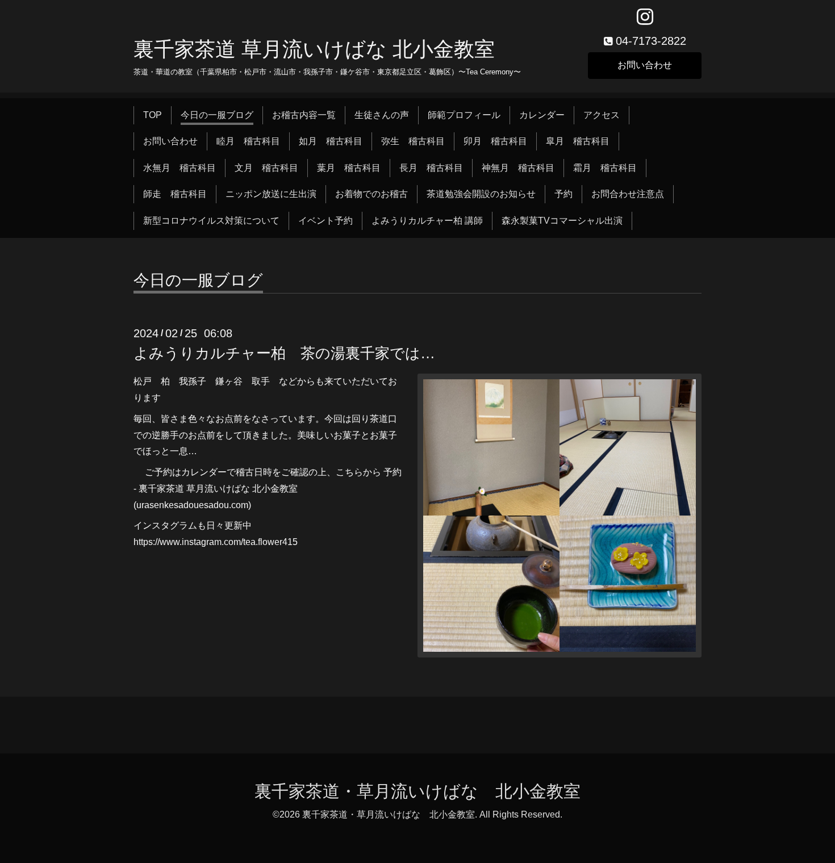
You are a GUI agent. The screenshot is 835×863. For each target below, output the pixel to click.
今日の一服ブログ (217, 115)
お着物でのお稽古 (371, 194)
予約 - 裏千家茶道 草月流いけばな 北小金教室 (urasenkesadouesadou (267, 488)
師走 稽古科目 (175, 194)
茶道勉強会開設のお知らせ (481, 194)
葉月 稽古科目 (349, 168)
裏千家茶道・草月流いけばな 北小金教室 (417, 791)
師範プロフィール (464, 115)
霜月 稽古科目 (605, 168)
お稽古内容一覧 (304, 115)
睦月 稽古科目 (248, 141)
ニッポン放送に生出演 (271, 194)
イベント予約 (325, 220)
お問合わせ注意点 (627, 194)
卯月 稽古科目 (495, 141)
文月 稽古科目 (266, 168)
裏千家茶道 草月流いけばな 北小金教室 (314, 49)
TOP (152, 115)
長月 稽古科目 (431, 168)
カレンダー (542, 115)
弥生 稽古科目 (413, 141)
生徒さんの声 (381, 115)
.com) (240, 505)
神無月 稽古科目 (518, 168)
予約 (563, 194)
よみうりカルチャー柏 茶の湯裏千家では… (284, 353)
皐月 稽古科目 (577, 141)
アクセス (601, 115)
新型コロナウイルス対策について (211, 220)
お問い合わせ (644, 65)
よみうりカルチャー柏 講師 (427, 220)
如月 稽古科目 (330, 141)
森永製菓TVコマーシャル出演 (562, 220)
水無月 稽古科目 (179, 168)
